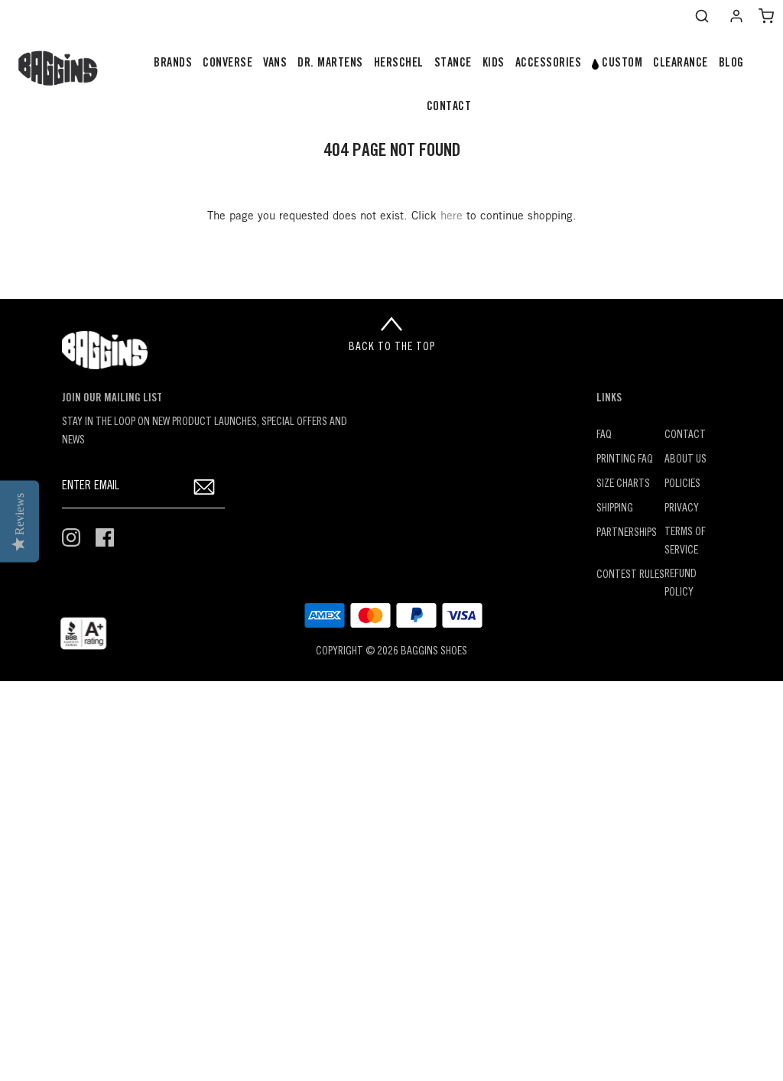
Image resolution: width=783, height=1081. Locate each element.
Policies (682, 484)
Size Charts (623, 484)
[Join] (204, 487)
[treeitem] (173, 64)
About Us (685, 460)
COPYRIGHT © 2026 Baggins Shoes (391, 651)
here (451, 216)
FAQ (604, 435)
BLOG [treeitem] (731, 63)
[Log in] (736, 16)
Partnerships (626, 533)
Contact (685, 435)
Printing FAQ (624, 460)
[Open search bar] (702, 16)
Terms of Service (685, 542)
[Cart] (766, 16)
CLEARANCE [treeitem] (680, 63)
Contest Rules (630, 575)
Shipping (614, 509)
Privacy (681, 509)
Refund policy (680, 584)
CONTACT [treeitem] (449, 107)
